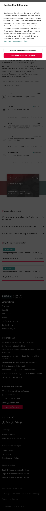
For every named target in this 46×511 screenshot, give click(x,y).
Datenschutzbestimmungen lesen (16, 41)
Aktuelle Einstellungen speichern (23, 50)
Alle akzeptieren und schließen (23, 55)
